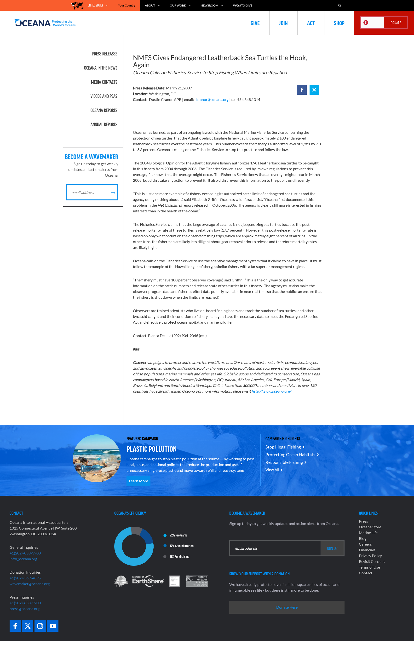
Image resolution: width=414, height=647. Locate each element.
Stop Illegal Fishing (283, 446)
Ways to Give (242, 5)
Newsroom (209, 5)
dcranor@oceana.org (212, 99)
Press (363, 521)
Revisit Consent (372, 561)
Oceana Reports (104, 110)
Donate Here (287, 607)
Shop (339, 23)
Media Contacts (104, 82)
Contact (365, 573)
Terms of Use (369, 567)
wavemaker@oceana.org (30, 583)
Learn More (138, 480)
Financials (367, 550)
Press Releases (104, 53)
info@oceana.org (23, 558)
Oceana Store (370, 527)
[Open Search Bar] (340, 5)
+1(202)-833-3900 (25, 553)
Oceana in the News (100, 67)
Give (255, 23)
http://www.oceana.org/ (271, 391)
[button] (302, 90)
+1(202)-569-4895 (25, 578)
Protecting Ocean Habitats (290, 454)
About (150, 5)
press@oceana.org (25, 608)
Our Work (178, 5)
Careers (365, 544)
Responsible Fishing (284, 462)
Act (311, 23)
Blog (362, 538)
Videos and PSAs (104, 96)
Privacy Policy (370, 555)
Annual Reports (104, 124)
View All (272, 469)
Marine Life (368, 532)
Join (283, 23)
